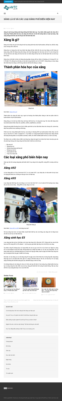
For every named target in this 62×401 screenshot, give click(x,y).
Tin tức (8, 368)
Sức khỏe (8, 364)
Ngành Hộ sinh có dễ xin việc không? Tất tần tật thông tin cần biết (22, 324)
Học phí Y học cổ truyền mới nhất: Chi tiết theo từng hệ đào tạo (22, 315)
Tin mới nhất (8, 1)
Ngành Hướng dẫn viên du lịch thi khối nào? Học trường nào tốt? (29, 1)
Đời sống (8, 346)
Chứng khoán (9, 341)
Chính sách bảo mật (53, 398)
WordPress (45, 398)
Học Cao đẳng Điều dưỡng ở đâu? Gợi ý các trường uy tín (20, 328)
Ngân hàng (8, 359)
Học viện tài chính (10, 355)
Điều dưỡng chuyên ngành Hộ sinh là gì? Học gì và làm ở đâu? (21, 319)
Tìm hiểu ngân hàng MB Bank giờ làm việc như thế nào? (31, 290)
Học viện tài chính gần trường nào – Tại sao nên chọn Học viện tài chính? (50, 291)
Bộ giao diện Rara (30, 398)
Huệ (13, 28)
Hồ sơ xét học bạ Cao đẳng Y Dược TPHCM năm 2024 (12, 290)
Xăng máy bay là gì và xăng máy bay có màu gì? (45, 300)
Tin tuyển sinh (9, 373)
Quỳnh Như (33, 293)
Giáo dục (8, 350)
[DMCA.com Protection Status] (8, 388)
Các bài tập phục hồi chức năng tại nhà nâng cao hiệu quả (20, 310)
